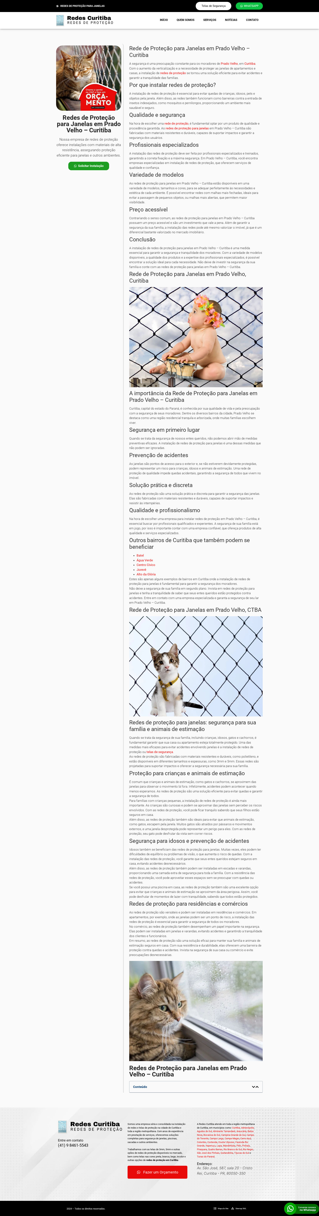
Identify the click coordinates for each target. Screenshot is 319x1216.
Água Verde (145, 560)
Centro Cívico (146, 565)
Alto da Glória (146, 574)
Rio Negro (248, 1149)
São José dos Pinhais (208, 1152)
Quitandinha (227, 1152)
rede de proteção (176, 123)
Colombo (201, 1142)
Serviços (209, 20)
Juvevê (141, 569)
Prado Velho (229, 63)
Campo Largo (217, 1138)
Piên (238, 1145)
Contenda (212, 1142)
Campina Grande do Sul (233, 1135)
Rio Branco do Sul (233, 1149)
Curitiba (249, 63)
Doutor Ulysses (226, 1142)
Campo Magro (232, 1138)
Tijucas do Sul (241, 1152)
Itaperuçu (211, 1145)
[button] (253, 1087)
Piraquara (202, 1149)
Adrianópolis (247, 1127)
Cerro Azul (245, 1138)
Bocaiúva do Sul (211, 1135)
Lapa (219, 1145)
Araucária (241, 1131)
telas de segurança (160, 752)
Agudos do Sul (204, 1131)
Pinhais (246, 1145)
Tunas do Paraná (206, 1156)
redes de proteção (173, 73)
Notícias (231, 20)
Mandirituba (229, 1145)
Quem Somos (185, 20)
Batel (140, 555)
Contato (252, 20)
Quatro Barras (215, 1149)
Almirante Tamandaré (224, 1131)
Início (164, 20)
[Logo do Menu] (84, 20)
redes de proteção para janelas (187, 128)
